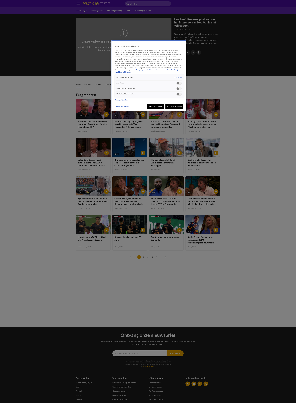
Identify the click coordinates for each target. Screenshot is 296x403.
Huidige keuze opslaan (156, 106)
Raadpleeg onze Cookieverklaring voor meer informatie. (155, 70)
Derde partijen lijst (121, 100)
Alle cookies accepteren (174, 106)
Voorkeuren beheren (122, 106)
